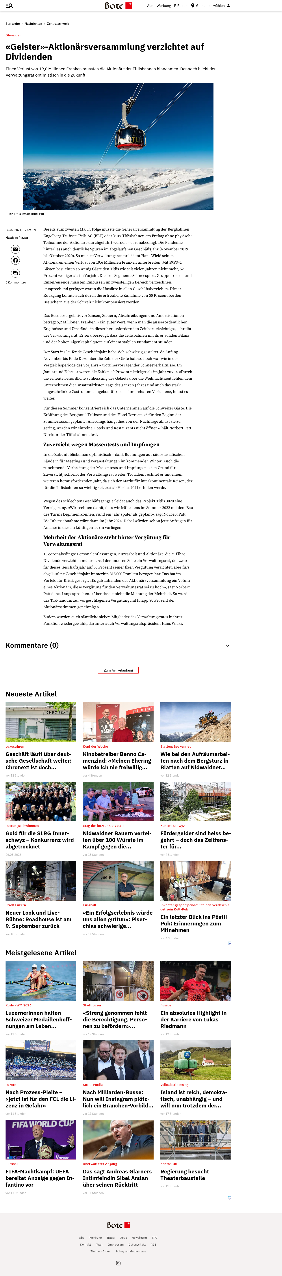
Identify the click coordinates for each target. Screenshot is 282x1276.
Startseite (13, 24)
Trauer (111, 1238)
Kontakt (85, 1244)
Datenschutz (137, 1244)
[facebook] (27, 262)
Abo (150, 5)
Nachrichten (33, 24)
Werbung (164, 5)
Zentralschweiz (58, 24)
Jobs (123, 1238)
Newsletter (139, 1238)
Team (99, 1244)
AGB (154, 1244)
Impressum (116, 1244)
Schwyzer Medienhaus (130, 1251)
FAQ (155, 1238)
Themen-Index (101, 1251)
